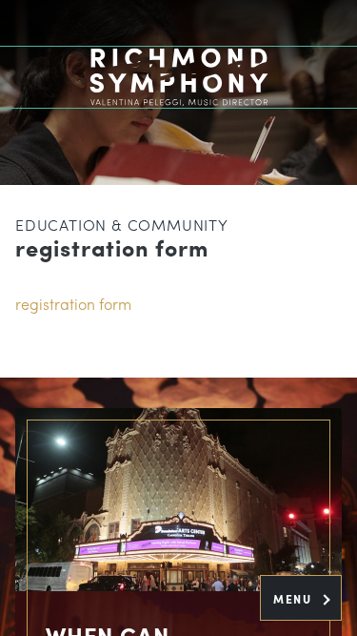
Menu (294, 598)
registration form (73, 304)
